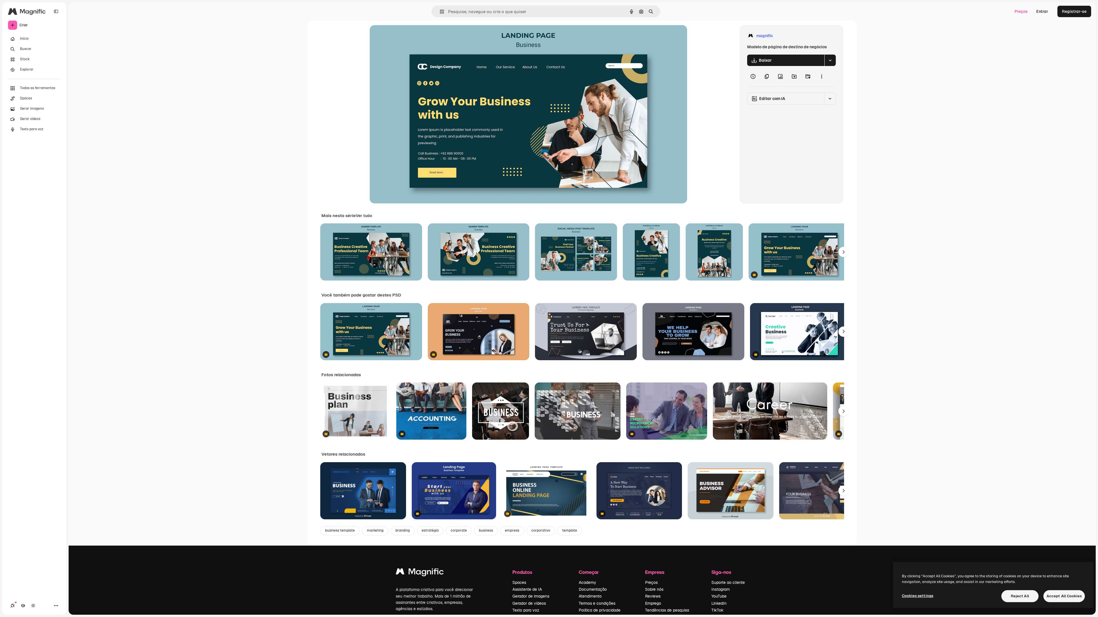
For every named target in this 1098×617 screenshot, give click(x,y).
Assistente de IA (527, 589)
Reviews (653, 596)
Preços (1021, 11)
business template (340, 530)
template (569, 530)
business (486, 530)
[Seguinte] (843, 252)
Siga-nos (721, 572)
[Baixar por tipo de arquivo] (830, 60)
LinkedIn (719, 603)
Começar (589, 572)
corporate (459, 530)
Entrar (1042, 11)
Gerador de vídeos (529, 603)
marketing (375, 530)
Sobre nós (654, 589)
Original (406, 36)
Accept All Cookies (1064, 596)
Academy (587, 582)
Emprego (653, 603)
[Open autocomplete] (439, 11)
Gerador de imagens (530, 596)
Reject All (1020, 596)
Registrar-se (1074, 11)
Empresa (654, 572)
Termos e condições (597, 603)
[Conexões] (12, 605)
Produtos (522, 572)
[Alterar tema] (33, 605)
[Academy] (22, 605)
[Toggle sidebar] (56, 11)
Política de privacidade (599, 610)
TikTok (717, 610)
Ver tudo (364, 215)
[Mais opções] (821, 76)
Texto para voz (525, 610)
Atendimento (590, 596)
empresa (512, 530)
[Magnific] (420, 572)
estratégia (430, 530)
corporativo (540, 530)
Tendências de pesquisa (667, 610)
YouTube (719, 596)
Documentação (593, 589)
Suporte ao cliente (728, 582)
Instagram (720, 589)
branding (402, 530)
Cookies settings (917, 595)
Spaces (519, 582)
